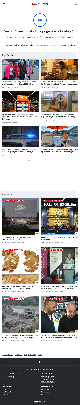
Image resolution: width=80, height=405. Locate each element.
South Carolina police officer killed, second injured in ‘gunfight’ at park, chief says (19, 151)
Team (40, 354)
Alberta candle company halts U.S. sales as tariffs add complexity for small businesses (59, 83)
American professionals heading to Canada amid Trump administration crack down (59, 287)
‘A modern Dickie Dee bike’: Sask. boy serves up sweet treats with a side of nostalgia (59, 151)
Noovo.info (45, 389)
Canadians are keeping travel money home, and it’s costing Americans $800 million (20, 83)
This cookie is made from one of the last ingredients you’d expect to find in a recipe (59, 116)
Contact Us (18, 354)
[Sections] (4, 4)
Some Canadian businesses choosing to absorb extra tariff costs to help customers (59, 336)
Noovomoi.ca (45, 392)
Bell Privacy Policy (47, 377)
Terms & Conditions (47, 379)
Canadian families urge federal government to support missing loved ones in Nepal (20, 336)
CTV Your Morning (38, 45)
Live (73, 45)
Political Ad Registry (48, 382)
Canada (13, 45)
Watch (19, 45)
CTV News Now (65, 45)
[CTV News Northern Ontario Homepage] (40, 4)
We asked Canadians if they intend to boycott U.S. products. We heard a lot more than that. (19, 117)
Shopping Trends (52, 45)
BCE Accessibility (8, 377)
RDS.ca (43, 394)
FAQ (25, 354)
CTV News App (7, 354)
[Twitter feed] (40, 361)
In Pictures (27, 45)
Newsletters (32, 354)
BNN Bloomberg (8, 392)
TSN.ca (5, 394)
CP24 (4, 389)
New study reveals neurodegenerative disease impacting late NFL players (17, 287)
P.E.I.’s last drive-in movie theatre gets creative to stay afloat (17, 238)
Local (7, 45)
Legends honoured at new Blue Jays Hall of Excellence (59, 238)
